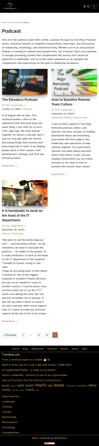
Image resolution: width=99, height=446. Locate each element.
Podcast (17, 22)
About (75, 348)
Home (4, 22)
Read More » (9, 165)
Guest (13, 386)
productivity (70, 386)
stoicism (15, 390)
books (6, 385)
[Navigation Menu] (94, 6)
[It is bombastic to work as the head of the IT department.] (25, 193)
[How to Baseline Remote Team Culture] (74, 82)
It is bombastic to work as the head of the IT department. (22, 215)
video (37, 390)
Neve (35, 438)
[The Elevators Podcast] (25, 82)
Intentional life (10, 396)
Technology (17, 233)
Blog (10, 22)
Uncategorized (10, 432)
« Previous (10, 335)
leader (59, 385)
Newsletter (37, 348)
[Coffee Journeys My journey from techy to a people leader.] (9, 6)
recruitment (82, 385)
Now (84, 348)
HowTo (40, 385)
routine (6, 389)
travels (30, 389)
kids (50, 385)
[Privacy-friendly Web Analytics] (49, 443)
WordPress (60, 438)
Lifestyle (7, 406)
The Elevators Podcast (19, 100)
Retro (92, 385)
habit (20, 385)
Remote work (80, 117)
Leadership (57, 117)
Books (64, 348)
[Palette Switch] (85, 6)
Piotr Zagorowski (14, 105)
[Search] (88, 6)
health (29, 385)
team (22, 390)
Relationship (9, 417)
